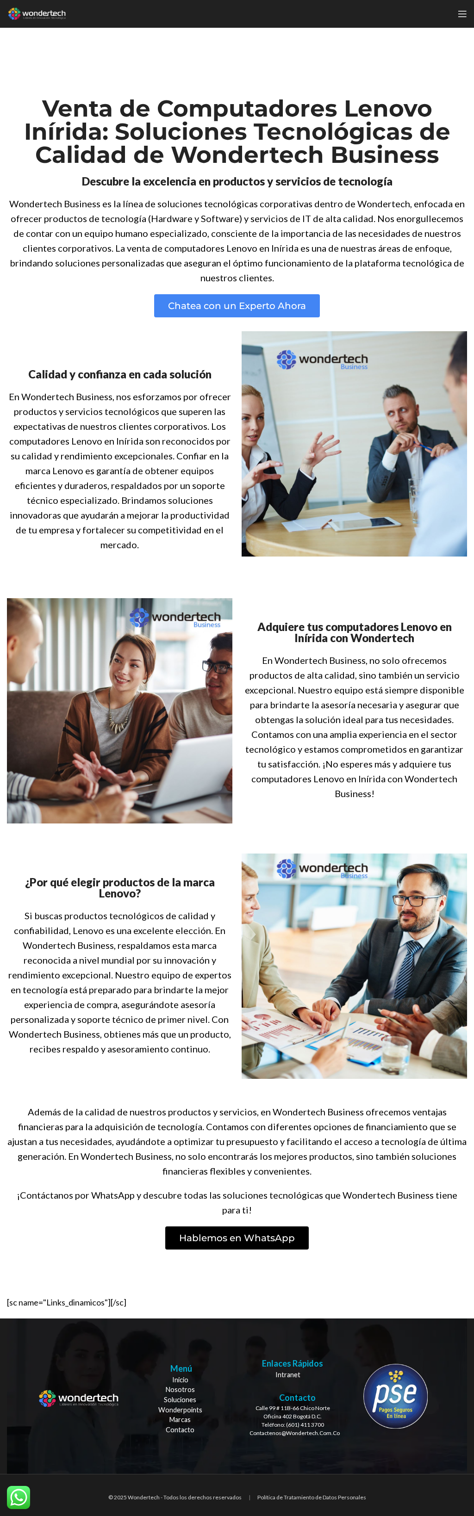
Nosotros (180, 1389)
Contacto (180, 1430)
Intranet (287, 1375)
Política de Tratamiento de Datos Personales (311, 1497)
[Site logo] (37, 13)
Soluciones (180, 1400)
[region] (237, 1396)
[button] (237, 305)
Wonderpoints (180, 1410)
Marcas (180, 1419)
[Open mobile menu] (462, 14)
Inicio (180, 1380)
